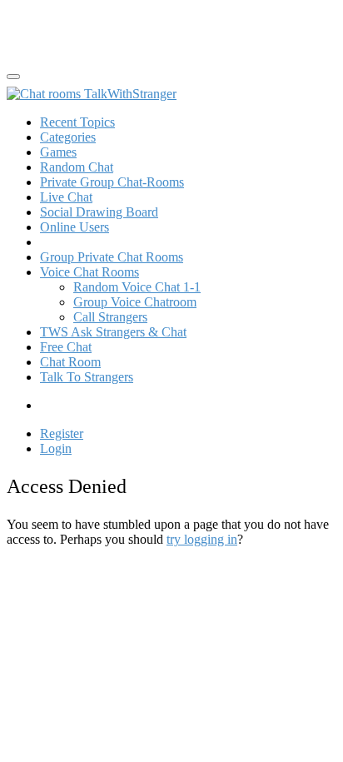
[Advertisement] (140, 27)
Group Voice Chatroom (134, 302)
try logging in (202, 539)
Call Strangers (110, 317)
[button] (89, 272)
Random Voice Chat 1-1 (137, 287)
